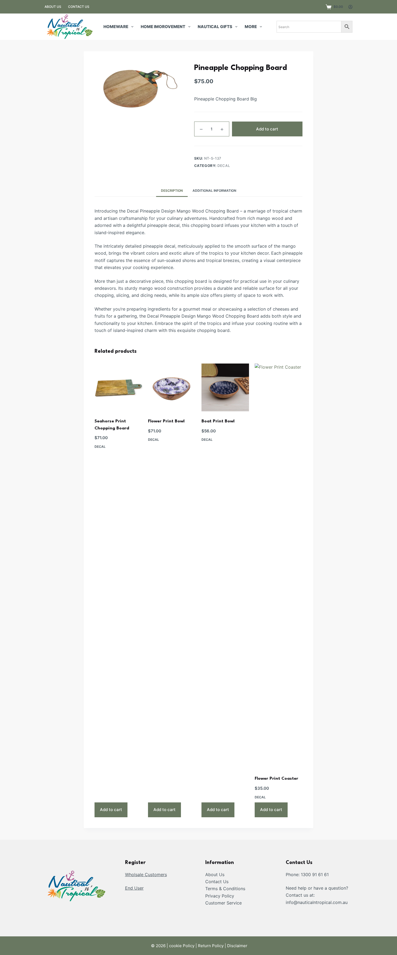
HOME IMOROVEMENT (163, 26)
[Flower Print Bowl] (172, 387)
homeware (115, 26)
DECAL (223, 165)
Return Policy (211, 945)
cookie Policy (181, 945)
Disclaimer (237, 945)
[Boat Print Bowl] (225, 387)
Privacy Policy (219, 896)
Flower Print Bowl (166, 421)
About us (53, 7)
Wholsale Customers (146, 874)
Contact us (78, 7)
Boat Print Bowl (217, 421)
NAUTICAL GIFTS (215, 26)
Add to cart (267, 129)
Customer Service (223, 903)
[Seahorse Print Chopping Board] (118, 387)
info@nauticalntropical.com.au (317, 902)
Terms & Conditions (225, 888)
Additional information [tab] (214, 191)
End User (134, 888)
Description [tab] (172, 191)
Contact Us (216, 881)
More (251, 26)
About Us (214, 874)
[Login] (350, 7)
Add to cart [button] (111, 809)
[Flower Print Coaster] (278, 566)
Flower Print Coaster (276, 778)
